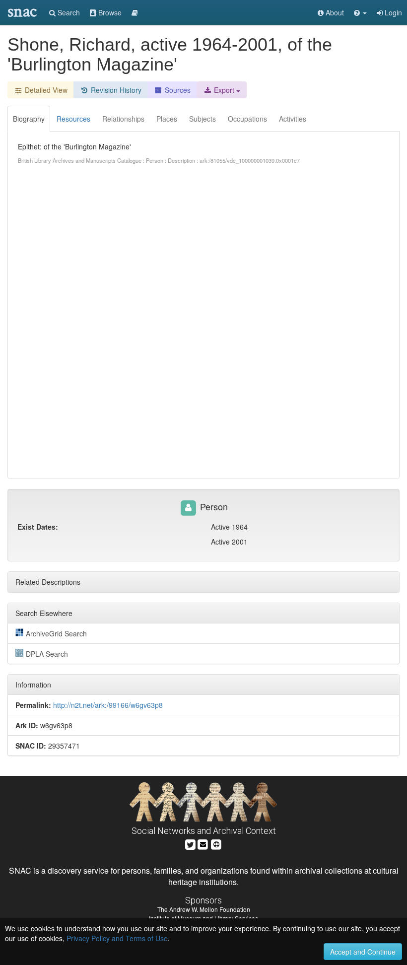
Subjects (202, 119)
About (334, 12)
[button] (360, 12)
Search (68, 12)
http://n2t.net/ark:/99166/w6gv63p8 (108, 705)
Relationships (123, 119)
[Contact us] (203, 843)
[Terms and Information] (216, 843)
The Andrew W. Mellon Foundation (203, 909)
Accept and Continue (363, 952)
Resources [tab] (73, 119)
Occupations (247, 119)
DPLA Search (47, 654)
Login (392, 12)
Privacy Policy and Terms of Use (117, 938)
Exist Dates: (37, 527)
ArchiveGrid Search (56, 633)
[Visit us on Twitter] (190, 843)
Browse (109, 12)
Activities (292, 119)
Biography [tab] (29, 119)
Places (166, 119)
